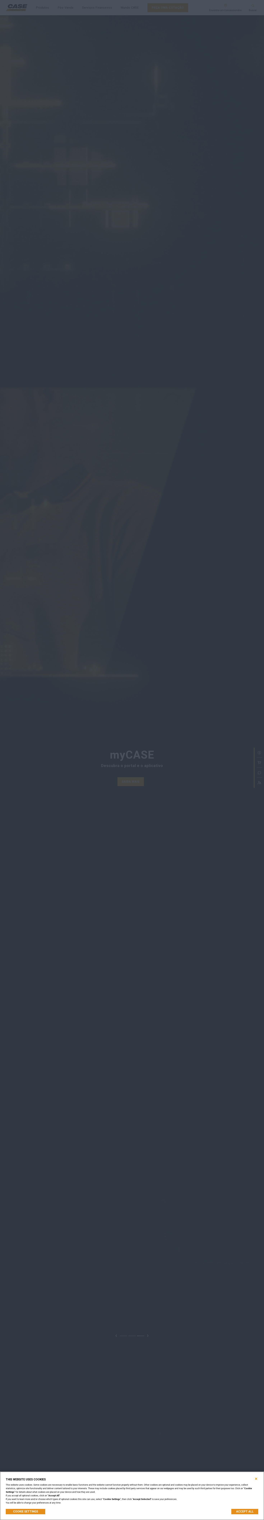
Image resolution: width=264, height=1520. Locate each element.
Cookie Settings (25, 1511)
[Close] (256, 1479)
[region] (132, 1496)
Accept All (245, 1511)
